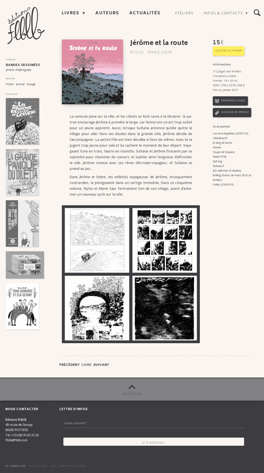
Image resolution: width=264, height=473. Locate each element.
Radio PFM (219, 156)
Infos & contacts (224, 13)
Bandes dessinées (23, 65)
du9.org (217, 161)
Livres (71, 13)
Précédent (69, 365)
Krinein (217, 147)
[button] (257, 13)
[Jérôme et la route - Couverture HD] (92, 71)
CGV (53, 466)
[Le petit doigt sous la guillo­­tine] (25, 223)
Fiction (10, 84)
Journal (20, 84)
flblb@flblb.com (16, 440)
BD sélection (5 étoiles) (227, 170)
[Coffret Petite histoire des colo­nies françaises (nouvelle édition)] (25, 265)
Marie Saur (160, 53)
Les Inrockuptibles (224, 133)
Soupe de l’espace (224, 152)
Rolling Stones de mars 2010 (230, 175)
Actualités (145, 13)
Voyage (31, 84)
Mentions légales (73, 466)
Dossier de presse (235, 112)
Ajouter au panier (228, 51)
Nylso (137, 53)
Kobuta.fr (218, 166)
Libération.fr (220, 138)
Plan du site (38, 466)
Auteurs (107, 13)
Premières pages (233, 101)
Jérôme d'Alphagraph (18, 70)
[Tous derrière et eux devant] (25, 306)
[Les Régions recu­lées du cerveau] (25, 121)
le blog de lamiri (222, 143)
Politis (216, 184)
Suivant (101, 365)
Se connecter (15, 466)
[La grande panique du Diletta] (25, 172)
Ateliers (184, 13)
